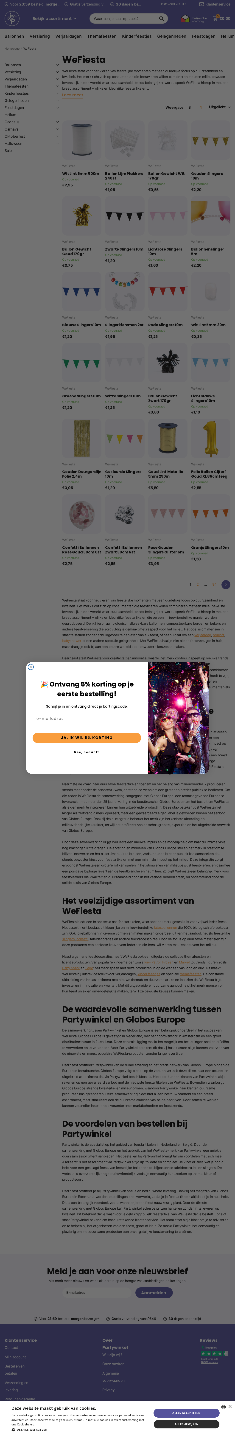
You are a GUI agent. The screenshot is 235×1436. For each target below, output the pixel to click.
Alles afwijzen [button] (187, 1424)
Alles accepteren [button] (186, 1413)
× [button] (230, 1406)
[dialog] (117, 1418)
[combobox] (223, 1407)
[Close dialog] (31, 667)
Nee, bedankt (87, 752)
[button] (79, 1430)
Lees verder (44, 1424)
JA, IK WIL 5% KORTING (87, 737)
